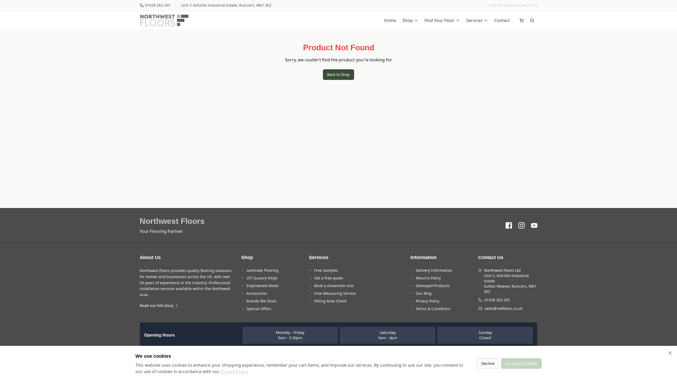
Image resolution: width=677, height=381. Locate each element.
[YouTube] (534, 225)
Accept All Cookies (521, 363)
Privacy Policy (427, 300)
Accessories (256, 293)
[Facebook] (509, 225)
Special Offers (258, 308)
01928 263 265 (157, 5)
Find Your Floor (439, 20)
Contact (502, 20)
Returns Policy (428, 277)
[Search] (532, 20)
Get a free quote (328, 277)
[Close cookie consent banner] (670, 353)
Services (474, 20)
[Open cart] (521, 20)
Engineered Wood (262, 285)
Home (390, 20)
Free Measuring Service (335, 293)
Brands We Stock (261, 300)
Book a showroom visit (334, 285)
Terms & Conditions (433, 308)
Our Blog (424, 293)
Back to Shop (338, 74)
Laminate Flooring (262, 270)
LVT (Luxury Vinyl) (261, 277)
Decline (488, 363)
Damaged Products (433, 285)
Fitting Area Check (330, 300)
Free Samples (326, 270)
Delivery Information (434, 270)
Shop (407, 20)
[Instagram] (521, 225)
